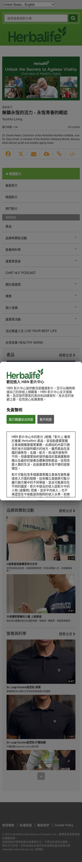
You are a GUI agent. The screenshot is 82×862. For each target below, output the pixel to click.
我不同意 (46, 419)
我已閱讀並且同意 (21, 419)
